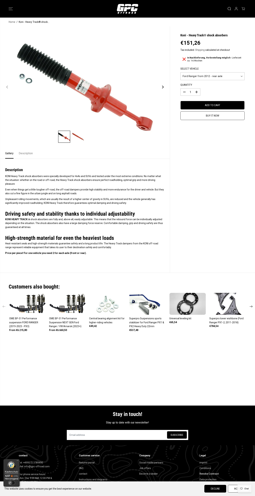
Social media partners (151, 462)
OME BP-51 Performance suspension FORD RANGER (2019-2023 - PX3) (23, 322)
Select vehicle (189, 68)
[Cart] (243, 9)
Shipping (200, 50)
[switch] (11, 483)
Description (26, 153)
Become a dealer (148, 473)
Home (12, 22)
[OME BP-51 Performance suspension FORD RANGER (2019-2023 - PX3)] (27, 304)
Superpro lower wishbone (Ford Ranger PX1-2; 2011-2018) (226, 320)
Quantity (186, 84)
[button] (11, 8)
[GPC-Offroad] (127, 9)
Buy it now (212, 115)
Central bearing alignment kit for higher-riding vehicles (107, 320)
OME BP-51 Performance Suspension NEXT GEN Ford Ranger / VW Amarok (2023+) (65, 322)
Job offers (145, 468)
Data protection (207, 479)
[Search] (229, 9)
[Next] (162, 87)
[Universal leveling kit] (187, 304)
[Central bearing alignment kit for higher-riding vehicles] (107, 304)
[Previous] (7, 87)
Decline (215, 488)
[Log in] (236, 9)
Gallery (9, 153)
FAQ (81, 468)
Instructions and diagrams (93, 479)
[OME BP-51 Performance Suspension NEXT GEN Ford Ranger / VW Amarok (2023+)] (67, 304)
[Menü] (17, 461)
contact (83, 473)
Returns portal (87, 462)
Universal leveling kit (180, 318)
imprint (203, 462)
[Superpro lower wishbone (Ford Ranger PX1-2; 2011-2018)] (227, 304)
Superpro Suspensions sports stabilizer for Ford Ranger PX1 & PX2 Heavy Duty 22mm (146, 322)
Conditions (205, 468)
